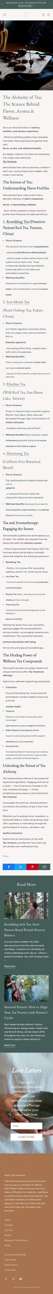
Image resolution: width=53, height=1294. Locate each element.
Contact (9, 1225)
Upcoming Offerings (15, 1254)
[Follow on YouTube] (20, 1279)
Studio (8, 1235)
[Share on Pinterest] (32, 867)
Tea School (10, 1259)
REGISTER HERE (25, 6)
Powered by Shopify (33, 1287)
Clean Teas (10, 1270)
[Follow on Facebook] (6, 1279)
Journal (8, 1230)
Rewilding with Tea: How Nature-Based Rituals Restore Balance (24, 929)
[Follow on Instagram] (13, 1279)
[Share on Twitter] (20, 867)
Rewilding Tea (18, 221)
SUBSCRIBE (26, 1137)
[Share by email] (44, 867)
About (8, 1220)
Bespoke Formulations (16, 1240)
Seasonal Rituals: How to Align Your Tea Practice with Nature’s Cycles (26, 1012)
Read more (9, 966)
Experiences (11, 1265)
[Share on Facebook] (9, 867)
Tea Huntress (10, 161)
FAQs (7, 1245)
